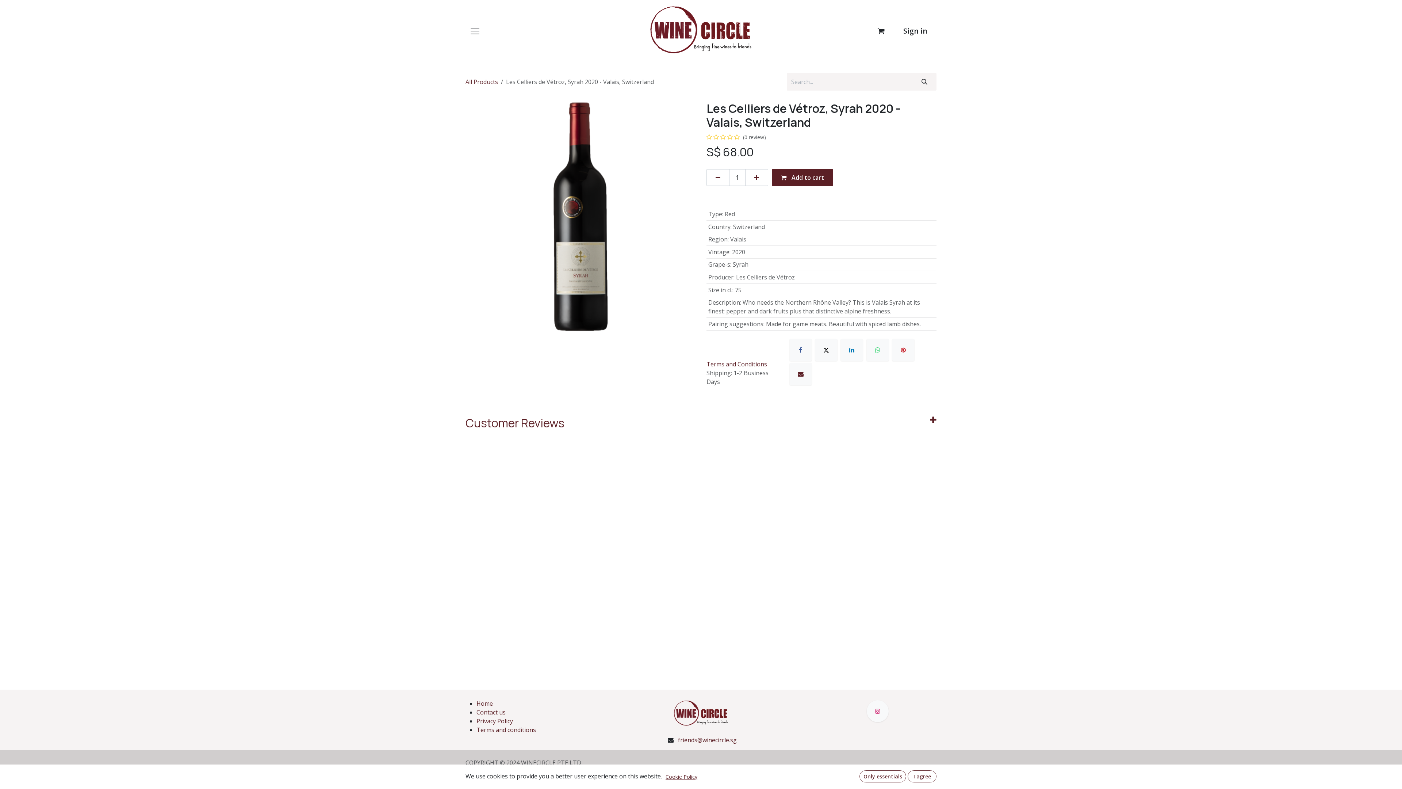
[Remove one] (717, 177)
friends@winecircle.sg (707, 740)
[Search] (924, 82)
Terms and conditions (506, 730)
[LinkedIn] (852, 350)
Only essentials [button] (882, 776)
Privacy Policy (494, 721)
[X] (826, 350)
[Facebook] (801, 350)
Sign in (915, 31)
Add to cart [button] (807, 178)
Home (484, 704)
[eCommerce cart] (881, 31)
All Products (482, 82)
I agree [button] (922, 776)
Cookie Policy (681, 776)
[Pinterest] (903, 350)
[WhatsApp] (878, 350)
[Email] (801, 374)
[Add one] (756, 177)
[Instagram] (878, 711)
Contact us (491, 712)
